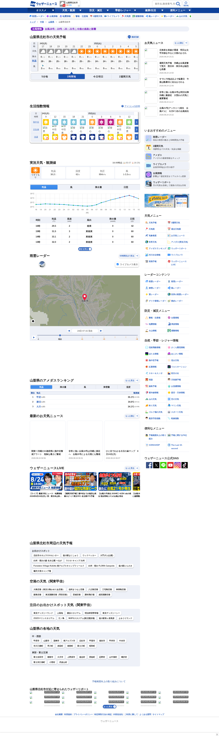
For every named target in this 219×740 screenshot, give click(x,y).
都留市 (50, 657)
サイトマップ (158, 714)
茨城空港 (77, 595)
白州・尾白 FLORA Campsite (101, 566)
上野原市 (71, 657)
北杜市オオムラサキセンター (46, 555)
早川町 (50, 646)
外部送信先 (118, 714)
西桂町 (92, 657)
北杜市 (82, 641)
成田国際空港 (104, 595)
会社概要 (59, 714)
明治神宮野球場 (91, 613)
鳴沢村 (124, 657)
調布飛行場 (89, 595)
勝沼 (38, 402)
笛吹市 (102, 641)
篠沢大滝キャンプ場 (42, 571)
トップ (33, 22)
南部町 (70, 646)
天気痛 (36, 129)
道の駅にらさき (125, 566)
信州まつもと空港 (76, 589)
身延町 (60, 646)
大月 (38, 406)
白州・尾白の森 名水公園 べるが (48, 560)
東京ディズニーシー (111, 613)
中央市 (122, 641)
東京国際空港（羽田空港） (57, 595)
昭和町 (92, 646)
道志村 (82, 657)
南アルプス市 (69, 641)
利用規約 (68, 714)
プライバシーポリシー (83, 714)
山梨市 (46, 641)
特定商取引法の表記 (103, 714)
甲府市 (36, 641)
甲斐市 (92, 641)
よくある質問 (145, 714)
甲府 (38, 397)
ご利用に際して (131, 714)
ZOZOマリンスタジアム (44, 618)
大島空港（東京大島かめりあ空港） (49, 589)
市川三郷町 (38, 646)
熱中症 (36, 122)
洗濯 (36, 137)
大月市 (60, 657)
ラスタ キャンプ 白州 (75, 560)
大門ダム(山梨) (106, 555)
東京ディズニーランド (43, 613)
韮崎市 (56, 641)
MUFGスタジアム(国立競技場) (82, 618)
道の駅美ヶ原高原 (106, 618)
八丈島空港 (93, 589)
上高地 (60, 613)
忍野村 (102, 657)
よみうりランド (125, 618)
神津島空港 (121, 589)
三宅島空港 (107, 589)
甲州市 (112, 641)
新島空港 (37, 595)
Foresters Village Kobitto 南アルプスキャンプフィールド (59, 566)
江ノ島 (61, 618)
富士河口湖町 (39, 662)
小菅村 (52, 662)
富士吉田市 (38, 657)
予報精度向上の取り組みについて (109, 681)
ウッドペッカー (89, 555)
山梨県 (51, 22)
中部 (42, 22)
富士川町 (81, 646)
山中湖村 (113, 657)
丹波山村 (63, 662)
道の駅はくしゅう (70, 555)
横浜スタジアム (74, 613)
